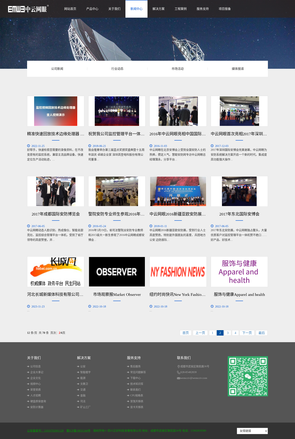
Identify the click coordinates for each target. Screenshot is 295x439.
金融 (82, 395)
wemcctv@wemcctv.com (193, 377)
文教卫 (84, 383)
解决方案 (159, 8)
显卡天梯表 (136, 407)
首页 (185, 333)
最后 (261, 333)
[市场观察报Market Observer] (116, 271)
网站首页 (70, 8)
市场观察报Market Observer (117, 294)
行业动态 (117, 68)
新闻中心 (136, 8)
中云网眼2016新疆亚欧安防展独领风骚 (178, 214)
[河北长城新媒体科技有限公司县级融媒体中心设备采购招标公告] (55, 271)
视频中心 (35, 383)
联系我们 (135, 389)
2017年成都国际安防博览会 (56, 214)
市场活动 (178, 68)
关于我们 (114, 8)
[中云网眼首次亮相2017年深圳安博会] (239, 111)
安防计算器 (36, 407)
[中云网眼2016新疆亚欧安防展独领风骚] (178, 191)
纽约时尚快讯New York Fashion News (178, 294)
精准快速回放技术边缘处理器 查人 (55, 134)
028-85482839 (188, 372)
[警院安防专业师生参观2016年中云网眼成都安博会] (116, 191)
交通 (82, 389)
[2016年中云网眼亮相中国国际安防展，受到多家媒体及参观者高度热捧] (178, 111)
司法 (82, 401)
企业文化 (35, 377)
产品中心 (92, 8)
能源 (82, 377)
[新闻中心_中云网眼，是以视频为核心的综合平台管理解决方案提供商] (28, 8)
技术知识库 (136, 383)
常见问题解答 (138, 372)
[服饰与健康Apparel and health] (239, 271)
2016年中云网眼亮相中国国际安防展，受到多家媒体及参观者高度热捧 (178, 134)
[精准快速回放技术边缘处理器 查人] (55, 111)
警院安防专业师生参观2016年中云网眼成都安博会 (116, 214)
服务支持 (203, 8)
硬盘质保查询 (38, 401)
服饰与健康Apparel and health (239, 294)
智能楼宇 (85, 372)
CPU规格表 (136, 395)
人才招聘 (35, 395)
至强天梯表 (136, 401)
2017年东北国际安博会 (239, 214)
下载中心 (135, 377)
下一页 (247, 333)
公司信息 (35, 366)
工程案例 (181, 8)
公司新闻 (57, 68)
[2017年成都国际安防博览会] (55, 191)
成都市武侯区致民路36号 (194, 366)
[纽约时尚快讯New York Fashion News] (178, 271)
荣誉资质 (35, 389)
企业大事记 (36, 372)
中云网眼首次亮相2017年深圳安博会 (239, 134)
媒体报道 (238, 68)
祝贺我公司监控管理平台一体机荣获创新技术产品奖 (116, 134)
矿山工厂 (85, 407)
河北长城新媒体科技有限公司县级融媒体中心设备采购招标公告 (55, 294)
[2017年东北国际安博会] (239, 191)
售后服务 (135, 366)
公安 (82, 366)
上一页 (200, 333)
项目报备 (225, 8)
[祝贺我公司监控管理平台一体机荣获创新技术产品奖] (116, 111)
